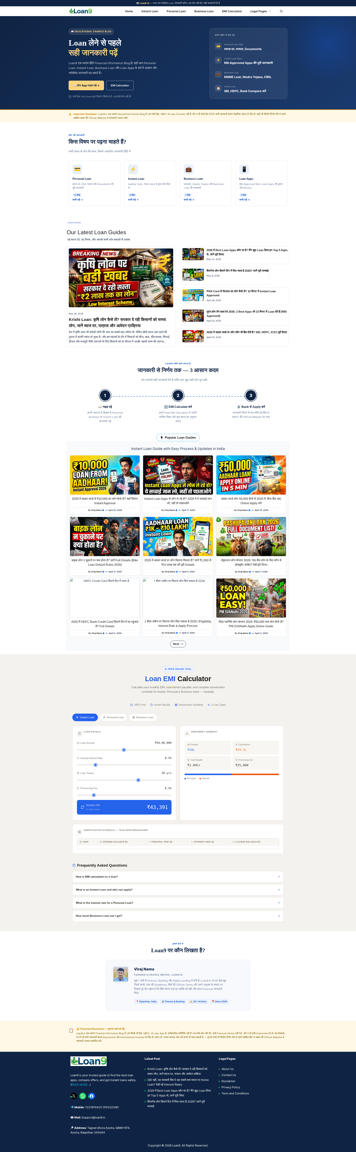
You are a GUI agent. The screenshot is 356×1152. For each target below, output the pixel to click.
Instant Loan (149, 11)
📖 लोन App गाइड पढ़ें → (86, 85)
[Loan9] (80, 11)
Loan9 (176, 1145)
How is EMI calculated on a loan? (97, 876)
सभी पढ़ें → (77, 199)
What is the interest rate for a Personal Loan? (104, 902)
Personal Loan (176, 11)
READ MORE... (80, 1084)
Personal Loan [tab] (115, 717)
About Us (228, 1069)
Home (129, 11)
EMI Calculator (232, 11)
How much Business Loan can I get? (99, 915)
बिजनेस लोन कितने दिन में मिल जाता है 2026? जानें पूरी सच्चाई (237, 270)
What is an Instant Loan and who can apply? (104, 889)
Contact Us (229, 1075)
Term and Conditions (235, 1093)
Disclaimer (228, 1081)
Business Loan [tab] (145, 717)
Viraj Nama (96, 510)
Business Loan (204, 11)
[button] (281, 11)
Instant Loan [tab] (87, 717)
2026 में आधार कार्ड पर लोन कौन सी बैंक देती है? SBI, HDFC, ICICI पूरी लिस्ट (247, 332)
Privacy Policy (231, 1087)
